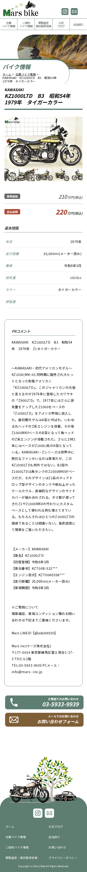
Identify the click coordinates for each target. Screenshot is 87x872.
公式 (61, 24)
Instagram (64, 11)
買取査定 (43, 24)
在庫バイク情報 (26, 74)
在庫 (8, 24)
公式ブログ (55, 826)
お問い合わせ (74, 11)
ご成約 (26, 24)
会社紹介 (78, 24)
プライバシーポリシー (62, 858)
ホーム (7, 74)
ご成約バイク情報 (17, 847)
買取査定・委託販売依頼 (22, 858)
